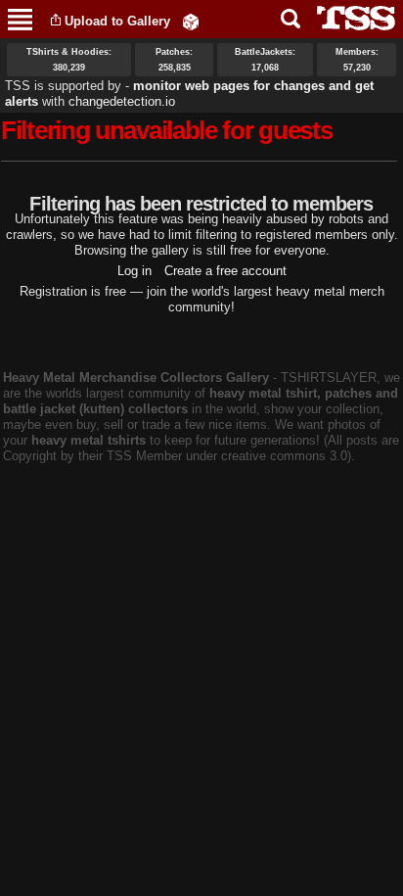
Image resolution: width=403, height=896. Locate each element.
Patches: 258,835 (174, 59)
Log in (134, 270)
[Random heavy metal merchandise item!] (191, 21)
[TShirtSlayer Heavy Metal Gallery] (349, 18)
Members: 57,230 (357, 59)
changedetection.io (121, 101)
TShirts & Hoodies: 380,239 (69, 59)
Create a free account (225, 270)
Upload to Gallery (117, 21)
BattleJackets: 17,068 (265, 59)
